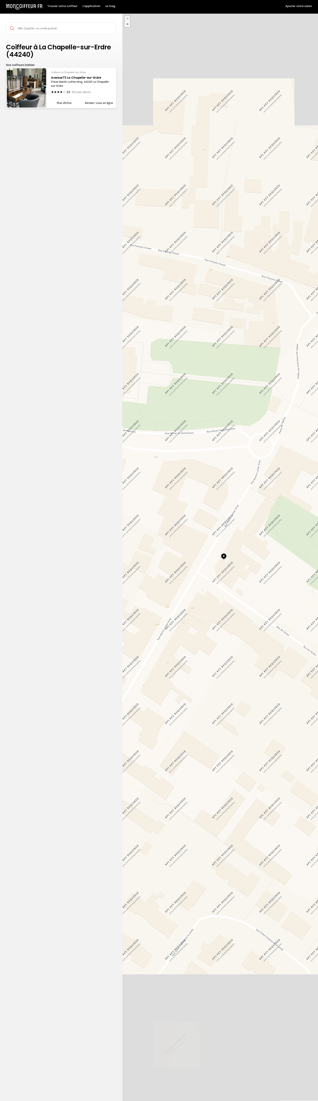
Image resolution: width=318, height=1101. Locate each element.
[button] (220, 554)
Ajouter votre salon (298, 6)
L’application (91, 6)
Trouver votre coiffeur (62, 6)
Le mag (110, 6)
